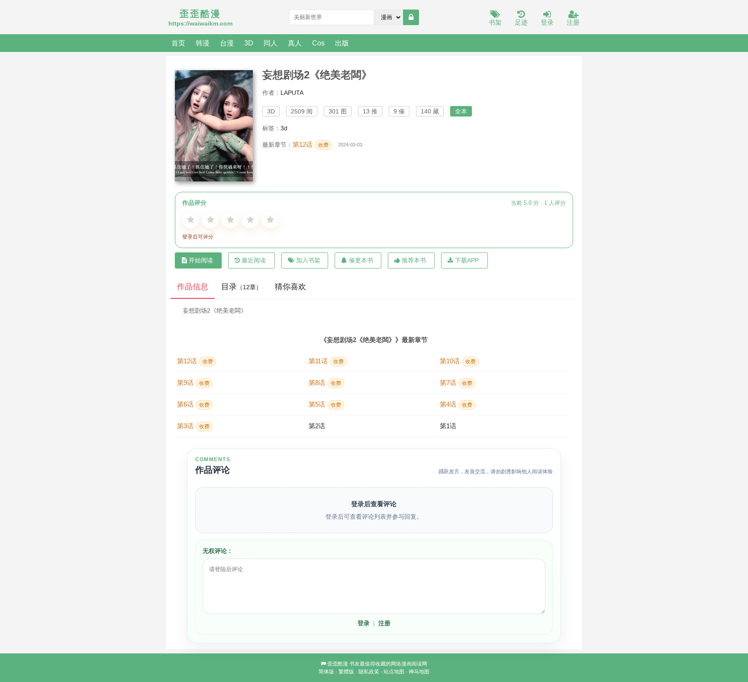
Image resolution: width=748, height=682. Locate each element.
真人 (295, 43)
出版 (342, 43)
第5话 (325, 404)
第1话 (448, 426)
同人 (270, 43)
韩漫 (203, 43)
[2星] (210, 220)
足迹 (521, 22)
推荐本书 (414, 260)
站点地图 (394, 672)
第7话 (456, 382)
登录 (547, 22)
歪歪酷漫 (337, 664)
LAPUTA (291, 92)
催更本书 (361, 260)
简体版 (326, 672)
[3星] (230, 220)
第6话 (193, 404)
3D (248, 43)
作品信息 (192, 286)
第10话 (458, 361)
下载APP (467, 260)
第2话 (317, 426)
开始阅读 (201, 260)
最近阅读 (254, 260)
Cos (318, 43)
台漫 (227, 43)
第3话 (193, 426)
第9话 (193, 382)
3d (283, 128)
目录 (241, 286)
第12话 (311, 144)
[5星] (270, 220)
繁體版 (346, 672)
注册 (573, 22)
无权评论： (218, 550)
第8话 (325, 382)
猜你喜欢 (290, 286)
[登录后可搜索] (411, 17)
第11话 (326, 361)
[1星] (190, 220)
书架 (495, 22)
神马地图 (419, 672)
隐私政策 (368, 672)
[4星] (250, 220)
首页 (178, 43)
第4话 (456, 404)
